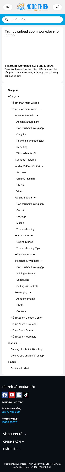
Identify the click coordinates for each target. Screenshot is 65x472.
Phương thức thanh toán (30, 140)
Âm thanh (21, 172)
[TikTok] (26, 395)
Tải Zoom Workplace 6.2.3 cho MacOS (29, 65)
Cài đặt (20, 210)
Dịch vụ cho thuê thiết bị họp (26, 349)
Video (19, 191)
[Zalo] (19, 395)
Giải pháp (13, 90)
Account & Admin (24, 115)
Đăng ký (21, 134)
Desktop (21, 216)
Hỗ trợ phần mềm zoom (24, 109)
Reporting (21, 147)
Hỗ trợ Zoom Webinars (23, 336)
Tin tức (12, 362)
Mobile (20, 223)
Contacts (21, 311)
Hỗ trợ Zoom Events (22, 330)
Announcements (25, 298)
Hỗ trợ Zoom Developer (24, 324)
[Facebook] (5, 395)
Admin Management (27, 121)
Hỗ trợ (11, 96)
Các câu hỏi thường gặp (30, 128)
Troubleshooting (25, 229)
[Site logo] (32, 7)
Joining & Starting (26, 273)
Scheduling (22, 279)
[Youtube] (12, 395)
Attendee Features (25, 159)
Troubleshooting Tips (28, 248)
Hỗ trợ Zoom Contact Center (26, 317)
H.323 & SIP (22, 235)
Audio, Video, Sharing (27, 166)
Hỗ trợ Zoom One (25, 254)
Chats (19, 305)
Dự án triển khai (20, 368)
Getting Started (23, 197)
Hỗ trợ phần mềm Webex (25, 102)
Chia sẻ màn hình (26, 178)
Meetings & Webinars (27, 260)
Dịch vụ (12, 343)
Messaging (21, 292)
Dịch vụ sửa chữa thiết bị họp (27, 355)
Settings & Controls (27, 286)
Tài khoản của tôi (26, 153)
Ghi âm (20, 185)
